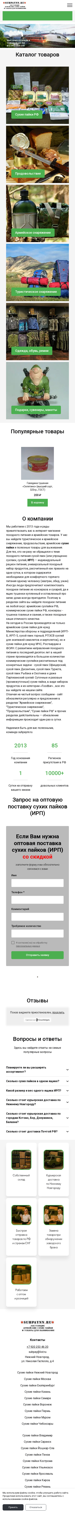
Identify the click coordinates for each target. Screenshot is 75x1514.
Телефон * (17, 892)
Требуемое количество (26, 926)
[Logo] (15, 5)
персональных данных (28, 946)
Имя (14, 875)
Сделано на (30, 1020)
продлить (58, 1012)
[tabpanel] (37, 476)
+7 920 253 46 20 (37, 1346)
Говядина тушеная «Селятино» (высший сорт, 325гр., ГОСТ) (37, 486)
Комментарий (20, 909)
